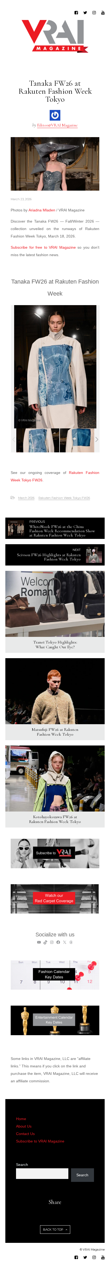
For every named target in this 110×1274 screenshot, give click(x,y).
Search (22, 1164)
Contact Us (25, 1134)
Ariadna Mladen (42, 210)
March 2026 (26, 498)
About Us (24, 1126)
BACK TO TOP (53, 1229)
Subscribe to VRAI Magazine (40, 1141)
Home (21, 1119)
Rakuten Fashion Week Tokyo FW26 (64, 498)
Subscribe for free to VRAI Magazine (43, 247)
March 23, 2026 (21, 199)
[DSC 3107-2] (81, 440)
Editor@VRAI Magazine (57, 125)
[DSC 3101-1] (37, 440)
